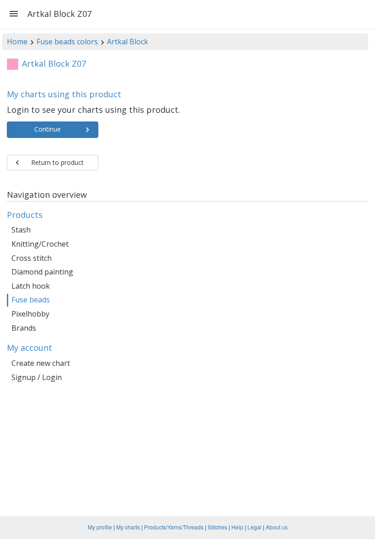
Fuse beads (30, 300)
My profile (100, 527)
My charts (128, 527)
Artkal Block (127, 42)
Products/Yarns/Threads (174, 527)
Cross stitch (31, 258)
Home (17, 42)
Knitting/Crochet (40, 244)
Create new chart (40, 363)
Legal (254, 527)
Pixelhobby (30, 314)
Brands (23, 328)
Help (237, 527)
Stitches (217, 527)
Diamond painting (42, 272)
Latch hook (30, 286)
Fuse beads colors (67, 42)
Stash (21, 230)
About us (277, 527)
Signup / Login (36, 377)
